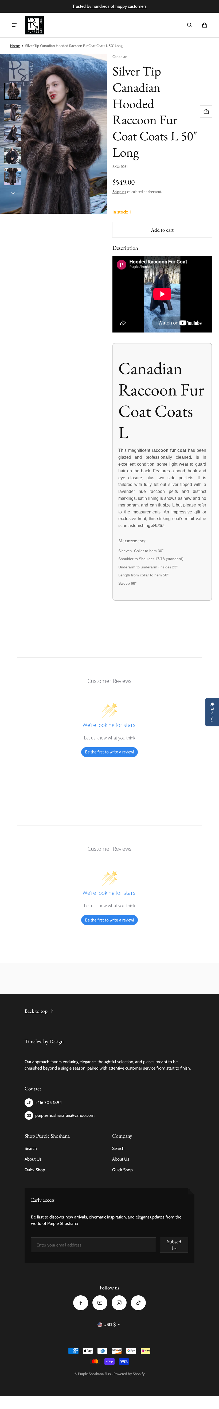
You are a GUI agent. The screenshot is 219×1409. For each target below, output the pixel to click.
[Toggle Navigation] (14, 25)
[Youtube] (99, 1302)
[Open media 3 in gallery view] (12, 134)
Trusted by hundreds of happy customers (109, 6)
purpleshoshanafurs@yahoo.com (65, 1115)
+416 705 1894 (48, 1102)
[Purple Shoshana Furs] (34, 25)
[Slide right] (13, 193)
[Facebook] (80, 1302)
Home (15, 45)
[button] (189, 25)
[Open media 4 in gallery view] (12, 155)
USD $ (109, 1324)
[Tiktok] (138, 1302)
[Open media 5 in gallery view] (12, 176)
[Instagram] (119, 1302)
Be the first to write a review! (109, 751)
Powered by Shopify (129, 1374)
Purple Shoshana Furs (94, 1374)
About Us (33, 1159)
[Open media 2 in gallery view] (12, 112)
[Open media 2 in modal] (53, 134)
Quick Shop (35, 1169)
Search (31, 1148)
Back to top (36, 1011)
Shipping (119, 191)
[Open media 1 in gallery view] (12, 91)
